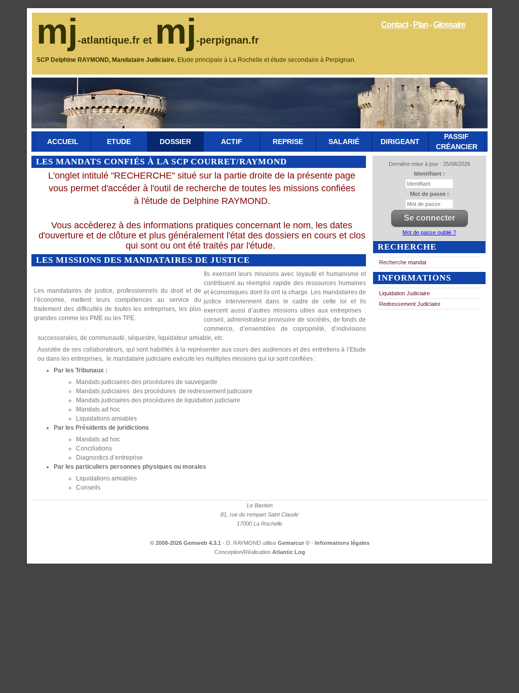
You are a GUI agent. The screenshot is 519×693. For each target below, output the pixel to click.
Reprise (288, 141)
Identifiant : (429, 173)
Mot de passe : (429, 194)
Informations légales (342, 543)
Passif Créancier (456, 141)
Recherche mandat (402, 262)
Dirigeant (400, 141)
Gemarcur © (294, 543)
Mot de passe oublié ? (429, 232)
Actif (231, 141)
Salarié (343, 141)
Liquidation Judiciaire (404, 293)
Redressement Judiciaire (409, 304)
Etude (119, 141)
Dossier (175, 141)
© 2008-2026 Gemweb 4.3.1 (185, 543)
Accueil (63, 141)
